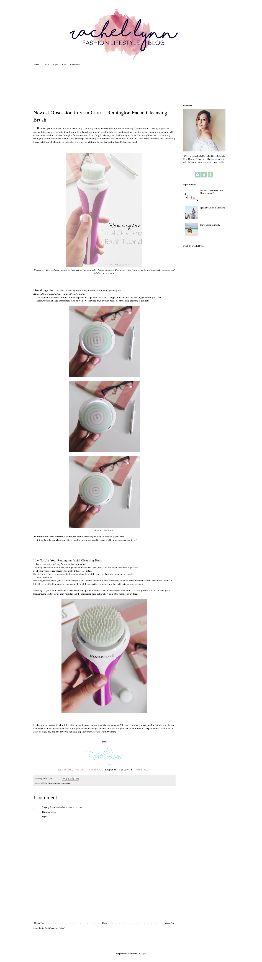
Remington (52, 783)
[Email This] (64, 779)
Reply (44, 816)
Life (64, 64)
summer (68, 783)
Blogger (142, 953)
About (46, 64)
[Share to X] (71, 779)
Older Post (169, 923)
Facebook (95, 769)
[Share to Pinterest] (77, 779)
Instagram (64, 769)
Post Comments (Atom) (55, 928)
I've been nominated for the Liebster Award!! (211, 191)
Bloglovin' (143, 769)
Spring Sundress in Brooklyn (212, 207)
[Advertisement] (104, 895)
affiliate (44, 783)
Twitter (80, 769)
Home (36, 64)
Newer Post (39, 923)
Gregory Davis (48, 807)
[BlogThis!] (67, 779)
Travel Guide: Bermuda (210, 224)
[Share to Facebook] (74, 779)
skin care (60, 783)
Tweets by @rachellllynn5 (194, 245)
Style (55, 64)
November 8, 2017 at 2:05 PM (69, 807)
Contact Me (75, 64)
